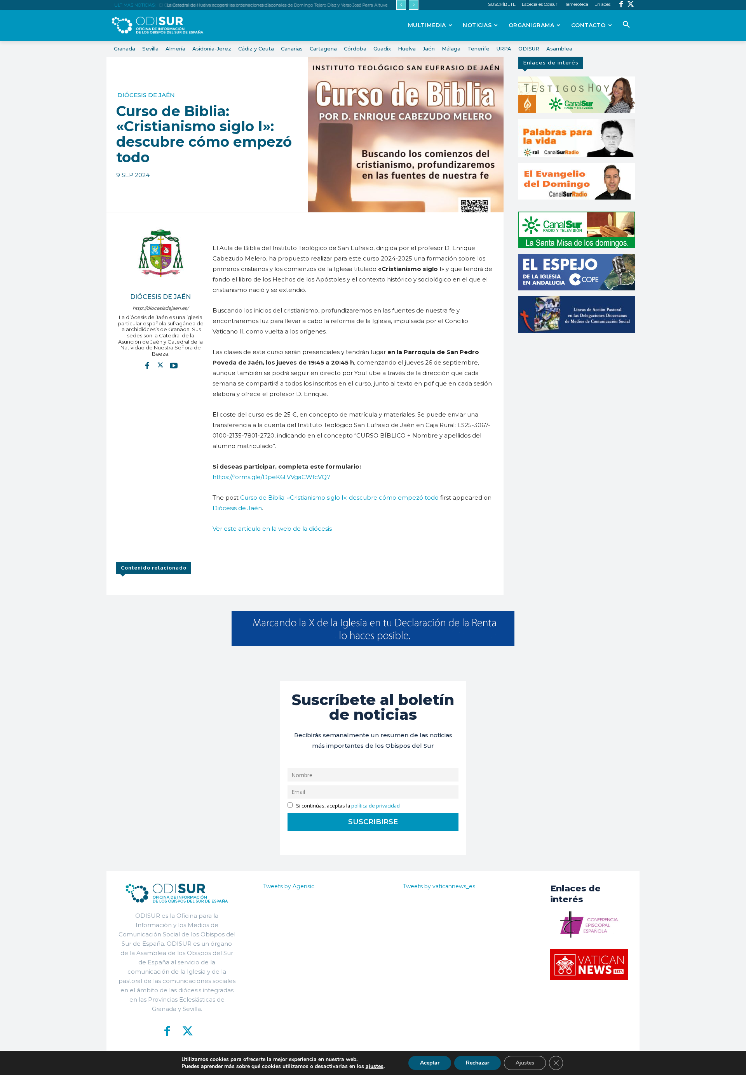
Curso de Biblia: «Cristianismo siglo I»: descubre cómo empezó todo (339, 497)
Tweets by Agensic (288, 886)
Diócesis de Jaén (146, 95)
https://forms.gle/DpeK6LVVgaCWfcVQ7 (271, 477)
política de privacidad (375, 805)
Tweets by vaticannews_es (439, 886)
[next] (413, 5)
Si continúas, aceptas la (347, 805)
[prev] (401, 5)
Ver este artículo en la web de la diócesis (272, 528)
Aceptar (429, 1062)
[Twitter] (631, 5)
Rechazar (477, 1062)
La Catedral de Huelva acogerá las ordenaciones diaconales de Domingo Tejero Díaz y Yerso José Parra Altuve (275, 5)
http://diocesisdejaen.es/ (160, 308)
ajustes (374, 1066)
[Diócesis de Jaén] (160, 253)
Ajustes (525, 1062)
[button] (626, 25)
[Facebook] (621, 5)
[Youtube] (174, 365)
